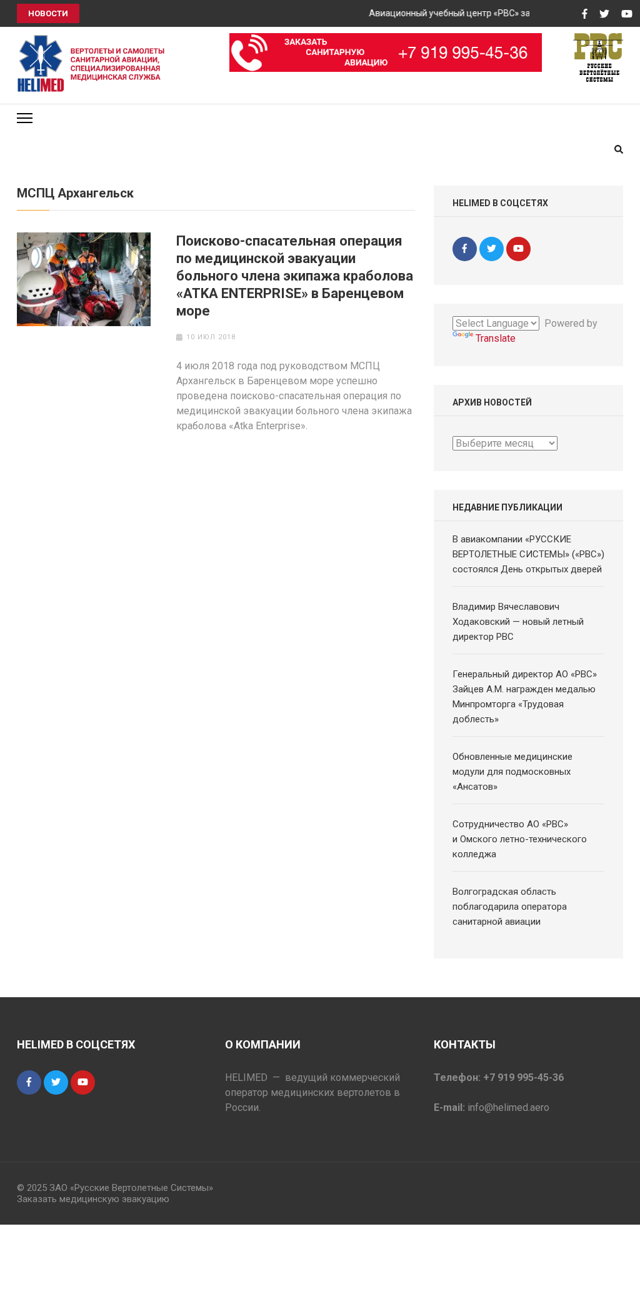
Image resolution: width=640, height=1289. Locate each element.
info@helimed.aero (508, 1107)
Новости (48, 13)
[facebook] (464, 249)
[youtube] (518, 249)
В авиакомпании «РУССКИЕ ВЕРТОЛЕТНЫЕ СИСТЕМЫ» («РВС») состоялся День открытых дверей (528, 554)
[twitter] (491, 249)
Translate (496, 338)
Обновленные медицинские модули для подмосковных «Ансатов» (512, 771)
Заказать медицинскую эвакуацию (93, 1199)
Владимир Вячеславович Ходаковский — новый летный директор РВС (518, 621)
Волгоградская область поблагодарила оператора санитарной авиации (509, 906)
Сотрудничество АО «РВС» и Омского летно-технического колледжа (519, 839)
